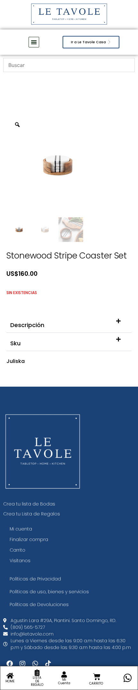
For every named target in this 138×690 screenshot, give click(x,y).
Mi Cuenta (64, 681)
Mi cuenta (21, 529)
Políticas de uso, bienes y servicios (49, 591)
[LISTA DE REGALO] (37, 672)
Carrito (17, 550)
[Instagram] (22, 663)
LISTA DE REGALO (37, 681)
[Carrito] (96, 677)
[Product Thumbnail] (112, 126)
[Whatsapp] (35, 663)
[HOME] (10, 676)
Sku (15, 343)
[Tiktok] (48, 663)
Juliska (15, 361)
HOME (9, 681)
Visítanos (20, 560)
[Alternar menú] (34, 42)
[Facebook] (9, 663)
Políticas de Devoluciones (39, 604)
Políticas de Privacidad (35, 579)
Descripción (27, 325)
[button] (69, 324)
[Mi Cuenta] (64, 674)
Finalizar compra (29, 539)
